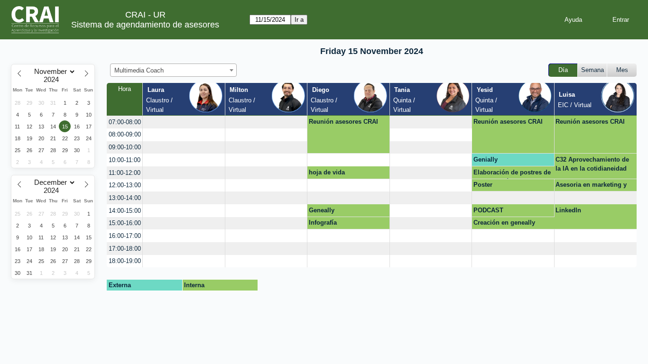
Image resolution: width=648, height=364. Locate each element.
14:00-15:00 (125, 210)
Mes (622, 69)
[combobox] (173, 70)
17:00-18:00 (125, 248)
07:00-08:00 (125, 122)
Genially (485, 159)
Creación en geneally (504, 222)
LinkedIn (568, 210)
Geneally (321, 210)
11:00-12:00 (124, 172)
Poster (482, 184)
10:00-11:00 (124, 160)
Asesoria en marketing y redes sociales (591, 186)
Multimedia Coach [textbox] (139, 70)
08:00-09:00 (125, 134)
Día (563, 69)
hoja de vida (327, 172)
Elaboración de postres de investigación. (512, 174)
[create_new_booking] (183, 122)
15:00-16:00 (125, 223)
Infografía (323, 222)
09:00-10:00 (125, 147)
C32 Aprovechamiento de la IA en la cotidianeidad (592, 164)
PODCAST (488, 210)
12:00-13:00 (125, 185)
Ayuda (573, 19)
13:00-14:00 (125, 197)
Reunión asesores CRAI (343, 121)
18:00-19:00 (125, 260)
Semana (592, 69)
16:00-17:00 (125, 235)
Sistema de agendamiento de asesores (145, 24)
